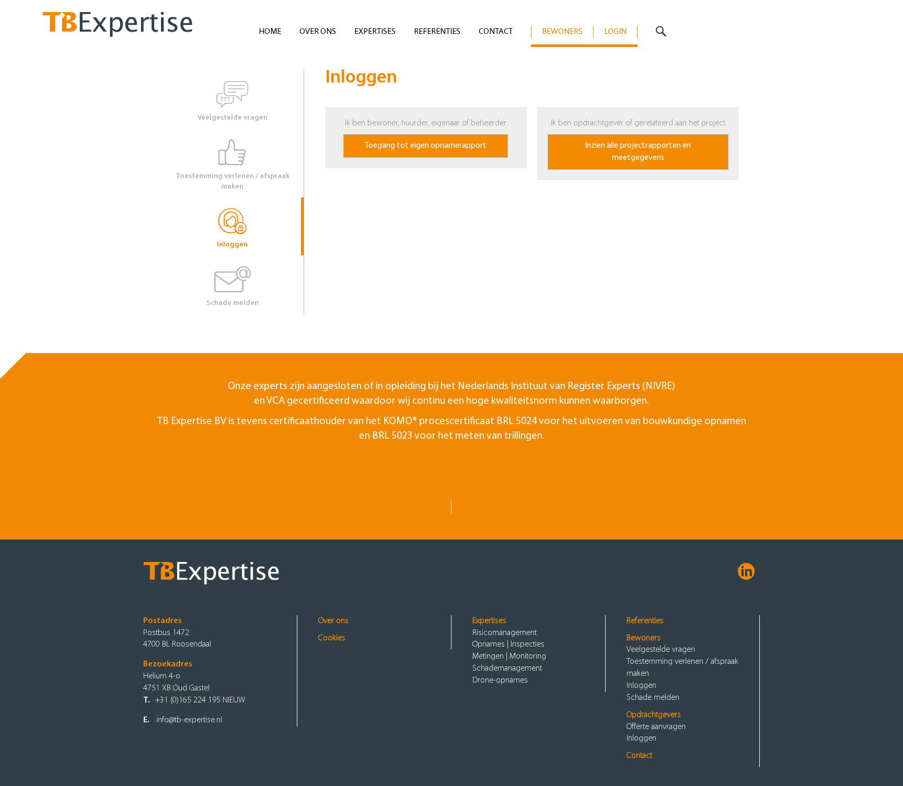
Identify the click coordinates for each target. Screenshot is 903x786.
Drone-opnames (500, 680)
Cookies (331, 638)
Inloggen (232, 245)
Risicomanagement (504, 633)
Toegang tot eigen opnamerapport (426, 146)
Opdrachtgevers (654, 715)
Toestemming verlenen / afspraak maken (233, 181)
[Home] (136, 20)
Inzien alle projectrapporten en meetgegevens (638, 152)
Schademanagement (507, 668)
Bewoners (562, 32)
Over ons (317, 32)
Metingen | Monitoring (509, 656)
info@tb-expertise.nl (189, 720)
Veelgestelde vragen (233, 118)
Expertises (375, 32)
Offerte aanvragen (656, 727)
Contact (496, 32)
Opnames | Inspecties (508, 644)
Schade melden (232, 303)
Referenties (437, 32)
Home (270, 32)
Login (615, 32)
